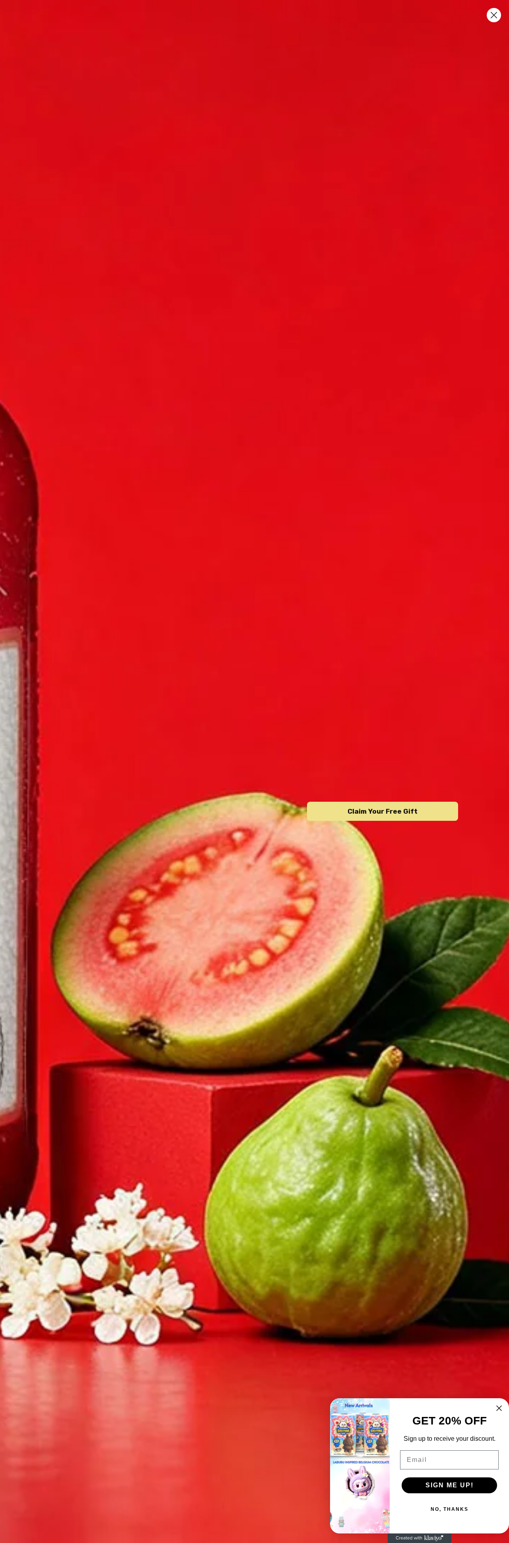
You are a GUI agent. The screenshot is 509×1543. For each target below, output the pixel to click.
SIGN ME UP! (449, 1485)
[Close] (494, 15)
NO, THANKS (449, 1509)
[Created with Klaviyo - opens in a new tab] (419, 1538)
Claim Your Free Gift (383, 811)
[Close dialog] (499, 1408)
